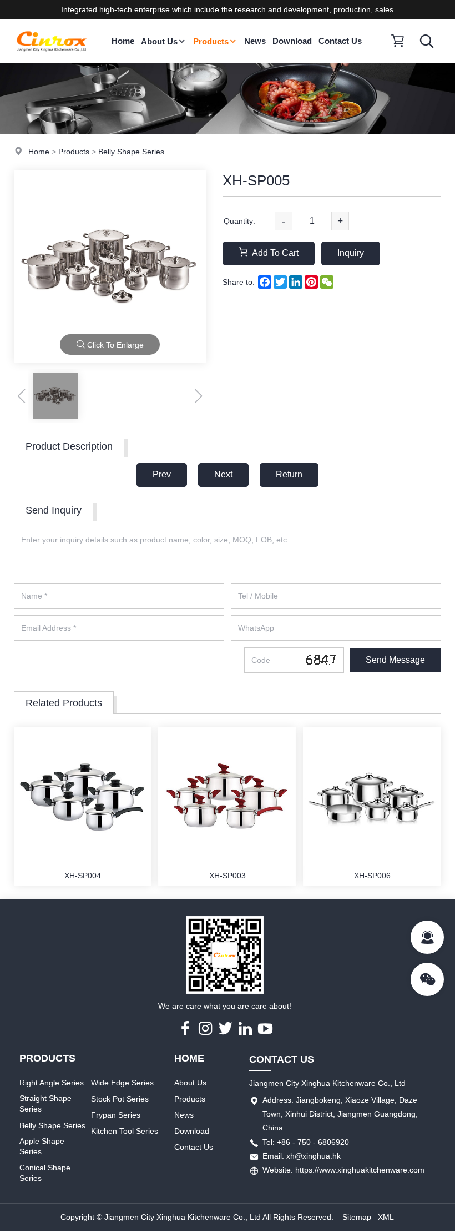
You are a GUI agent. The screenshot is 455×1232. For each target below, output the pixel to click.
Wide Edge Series (122, 1082)
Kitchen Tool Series (124, 1131)
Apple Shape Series (41, 1146)
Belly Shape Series (131, 151)
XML (386, 1217)
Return (289, 474)
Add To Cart (275, 253)
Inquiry (350, 253)
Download (292, 41)
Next (223, 474)
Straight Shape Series (45, 1104)
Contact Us (340, 41)
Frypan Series (115, 1114)
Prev (162, 474)
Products (211, 41)
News (255, 41)
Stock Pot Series (120, 1098)
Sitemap (356, 1217)
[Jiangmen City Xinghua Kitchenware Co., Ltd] (51, 60)
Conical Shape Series (44, 1173)
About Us (159, 41)
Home (123, 41)
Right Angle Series (51, 1082)
